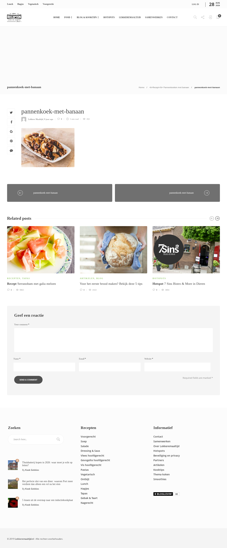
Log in (195, 4)
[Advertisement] (113, 53)
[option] (40, 258)
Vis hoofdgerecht (91, 465)
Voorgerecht (48, 4)
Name (16, 359)
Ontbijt (85, 479)
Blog (99, 278)
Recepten (13, 278)
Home (56, 17)
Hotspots (109, 17)
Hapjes (20, 4)
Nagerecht (87, 502)
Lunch (10, 4)
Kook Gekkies (32, 469)
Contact (172, 17)
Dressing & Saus (90, 450)
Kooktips (158, 469)
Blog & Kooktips (87, 17)
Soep (84, 441)
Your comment (21, 324)
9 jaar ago (48, 119)
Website (148, 359)
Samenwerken (154, 17)
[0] (13, 464)
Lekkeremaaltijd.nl (24, 538)
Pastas (85, 469)
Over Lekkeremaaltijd (166, 446)
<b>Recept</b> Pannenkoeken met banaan (169, 87)
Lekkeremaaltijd (130, 17)
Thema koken (161, 474)
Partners (158, 460)
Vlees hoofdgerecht (92, 455)
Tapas (26, 278)
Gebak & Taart (89, 498)
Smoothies (159, 479)
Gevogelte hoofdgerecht (95, 460)
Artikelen (87, 278)
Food (67, 17)
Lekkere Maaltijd (35, 119)
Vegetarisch (33, 4)
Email (82, 359)
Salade (85, 446)
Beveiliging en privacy (166, 455)
